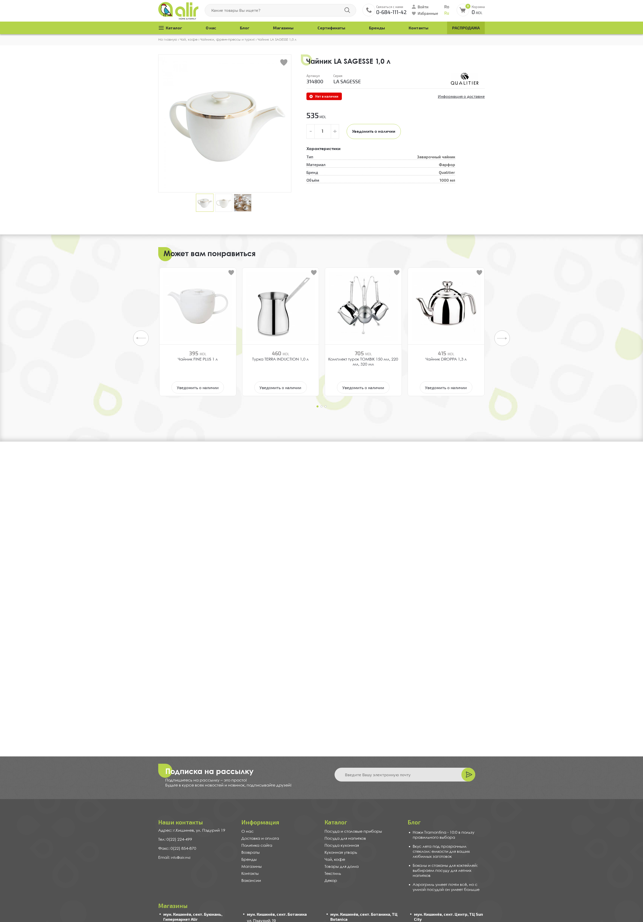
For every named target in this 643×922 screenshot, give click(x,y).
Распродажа (466, 27)
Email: (164, 858)
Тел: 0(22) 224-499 (175, 839)
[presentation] (141, 338)
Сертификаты (331, 27)
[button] (317, 406)
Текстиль (333, 874)
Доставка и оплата (260, 838)
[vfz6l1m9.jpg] (465, 78)
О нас (211, 27)
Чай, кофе (335, 860)
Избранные (428, 13)
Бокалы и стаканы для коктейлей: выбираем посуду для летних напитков (445, 871)
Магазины (283, 27)
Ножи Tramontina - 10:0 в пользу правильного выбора (443, 835)
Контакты (418, 27)
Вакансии (251, 881)
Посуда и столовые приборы (353, 831)
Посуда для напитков (345, 838)
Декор (331, 881)
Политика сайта (256, 845)
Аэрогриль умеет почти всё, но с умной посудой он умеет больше (446, 887)
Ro (446, 7)
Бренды (377, 27)
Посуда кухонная (342, 845)
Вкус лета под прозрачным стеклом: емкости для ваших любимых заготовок (441, 852)
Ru (446, 13)
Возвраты (250, 853)
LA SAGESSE (347, 81)
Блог (244, 27)
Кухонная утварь (341, 853)
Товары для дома (342, 867)
